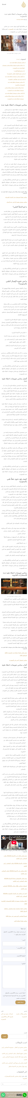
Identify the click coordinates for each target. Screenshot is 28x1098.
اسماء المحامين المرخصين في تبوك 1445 (16, 916)
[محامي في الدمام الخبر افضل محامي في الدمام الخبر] (23, 4)
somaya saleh (20, 19)
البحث (25, 1033)
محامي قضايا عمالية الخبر (20, 921)
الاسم (23, 940)
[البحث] (2, 1084)
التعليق (23, 963)
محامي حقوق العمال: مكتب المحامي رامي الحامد (14, 1053)
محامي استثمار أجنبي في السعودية (18, 660)
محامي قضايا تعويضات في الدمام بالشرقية (16, 197)
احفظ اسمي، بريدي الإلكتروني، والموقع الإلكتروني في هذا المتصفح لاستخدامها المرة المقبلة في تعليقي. (14, 995)
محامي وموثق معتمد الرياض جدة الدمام (17, 202)
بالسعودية (10, 29)
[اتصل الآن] (25, 1095)
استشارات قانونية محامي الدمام (18, 1093)
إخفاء (18, 59)
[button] (3, 1095)
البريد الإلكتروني (21, 948)
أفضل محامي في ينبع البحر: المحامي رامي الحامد (14, 1063)
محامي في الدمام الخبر (14, 1096)
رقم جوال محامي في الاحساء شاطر (18, 1066)
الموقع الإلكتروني (21, 955)
